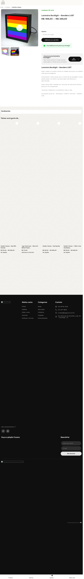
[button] (2, 27)
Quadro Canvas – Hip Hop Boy (51, 246)
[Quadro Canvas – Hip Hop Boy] (52, 183)
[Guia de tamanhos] (46, 23)
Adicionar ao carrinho (52, 40)
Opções (43, 31)
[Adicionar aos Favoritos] (43, 23)
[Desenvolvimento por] (81, 522)
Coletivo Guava (16, 7)
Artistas (7, 7)
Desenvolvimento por (73, 522)
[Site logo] (3, 2)
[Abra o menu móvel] (80, 2)
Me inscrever (71, 453)
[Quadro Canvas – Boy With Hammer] (10, 183)
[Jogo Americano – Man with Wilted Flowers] (31, 183)
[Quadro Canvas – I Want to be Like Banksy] (73, 183)
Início (1, 7)
